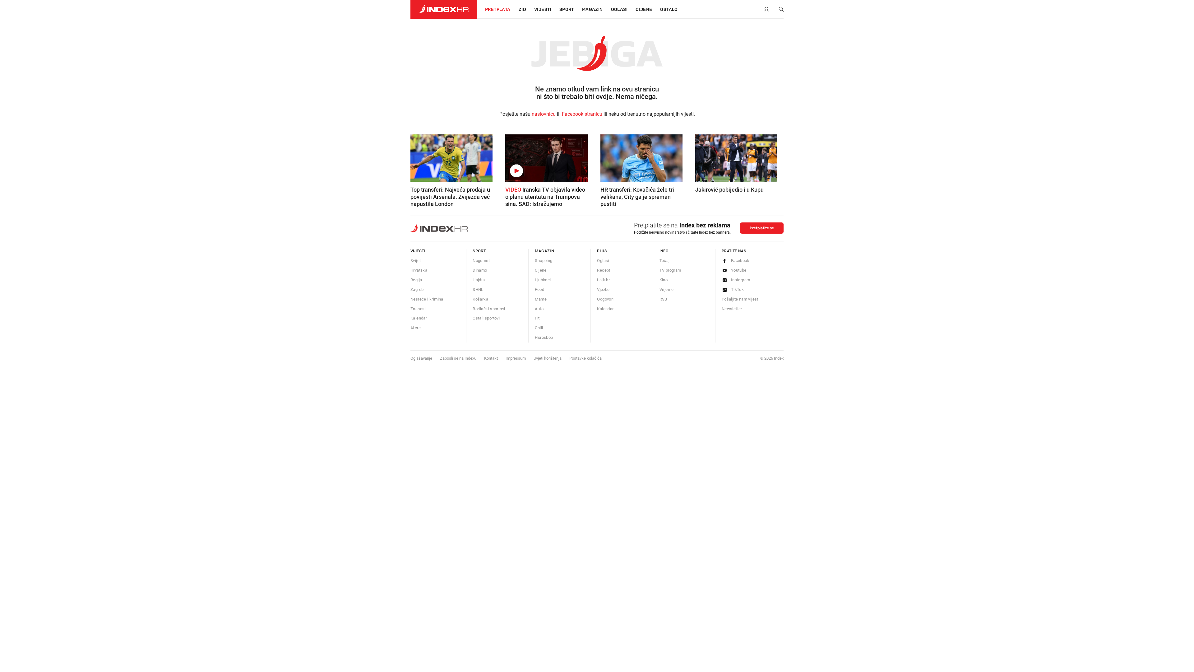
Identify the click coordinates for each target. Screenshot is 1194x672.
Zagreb (416, 289)
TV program (670, 270)
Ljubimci (543, 280)
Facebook (740, 260)
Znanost (418, 308)
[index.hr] (443, 9)
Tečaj (664, 260)
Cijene (644, 9)
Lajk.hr (603, 280)
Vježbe (603, 289)
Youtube (739, 270)
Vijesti (542, 9)
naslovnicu (544, 114)
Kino (663, 280)
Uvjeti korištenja (548, 358)
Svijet (415, 260)
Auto (539, 308)
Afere (415, 327)
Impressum (516, 358)
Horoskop (544, 337)
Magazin (544, 251)
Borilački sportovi (489, 308)
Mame (541, 299)
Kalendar (418, 318)
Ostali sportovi (486, 318)
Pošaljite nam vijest (740, 299)
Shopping (543, 260)
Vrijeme (666, 289)
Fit (537, 318)
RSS (663, 299)
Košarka (480, 299)
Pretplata (498, 9)
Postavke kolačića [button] (585, 358)
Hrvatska (418, 270)
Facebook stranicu (582, 114)
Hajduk (479, 280)
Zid (522, 9)
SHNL (478, 289)
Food (539, 289)
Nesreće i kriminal (427, 299)
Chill (539, 327)
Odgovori (605, 299)
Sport (566, 9)
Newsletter (732, 308)
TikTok (737, 289)
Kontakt (491, 358)
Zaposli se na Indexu (458, 358)
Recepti (604, 270)
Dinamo (480, 270)
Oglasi (619, 9)
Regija (416, 280)
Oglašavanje (421, 358)
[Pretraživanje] (779, 9)
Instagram (740, 280)
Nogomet (481, 260)
